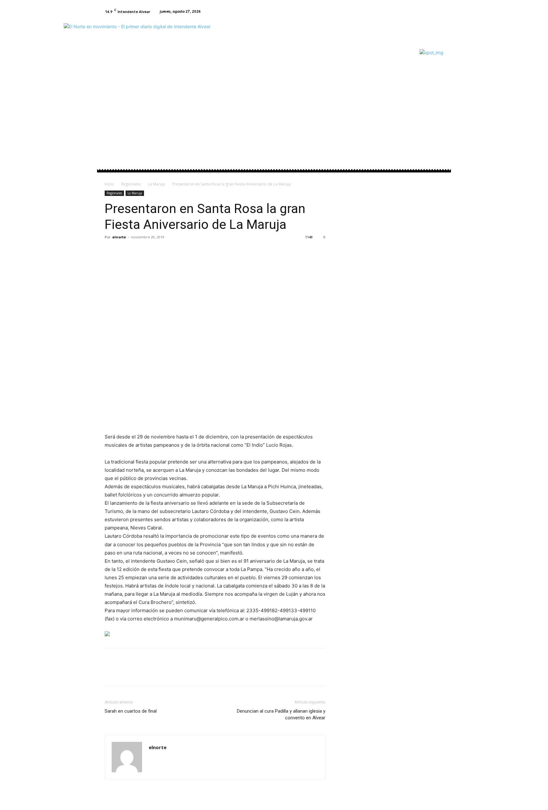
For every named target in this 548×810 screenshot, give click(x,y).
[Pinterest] (140, 251)
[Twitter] (125, 251)
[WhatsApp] (154, 251)
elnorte (119, 237)
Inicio (109, 184)
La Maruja (156, 184)
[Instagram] (439, 12)
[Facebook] (432, 12)
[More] (169, 251)
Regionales (131, 184)
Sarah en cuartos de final (131, 711)
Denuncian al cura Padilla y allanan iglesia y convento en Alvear (281, 714)
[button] (435, 94)
